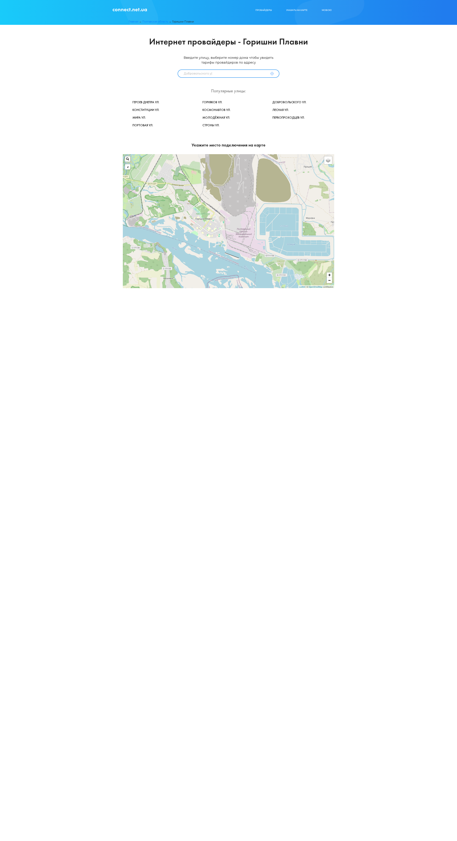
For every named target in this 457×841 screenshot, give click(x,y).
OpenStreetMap (315, 286)
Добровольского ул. (289, 102)
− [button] (329, 280)
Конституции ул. (145, 110)
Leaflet (302, 286)
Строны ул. (211, 125)
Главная (133, 21)
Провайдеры (263, 10)
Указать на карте (297, 10)
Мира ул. (139, 117)
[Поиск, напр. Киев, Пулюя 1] (127, 159)
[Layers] (328, 160)
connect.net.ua (129, 9)
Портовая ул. (142, 125)
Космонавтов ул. (216, 110)
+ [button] (329, 275)
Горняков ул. (212, 102)
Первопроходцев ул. (288, 117)
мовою (327, 10)
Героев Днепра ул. (145, 102)
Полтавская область (155, 21)
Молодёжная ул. (216, 117)
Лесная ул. (280, 110)
